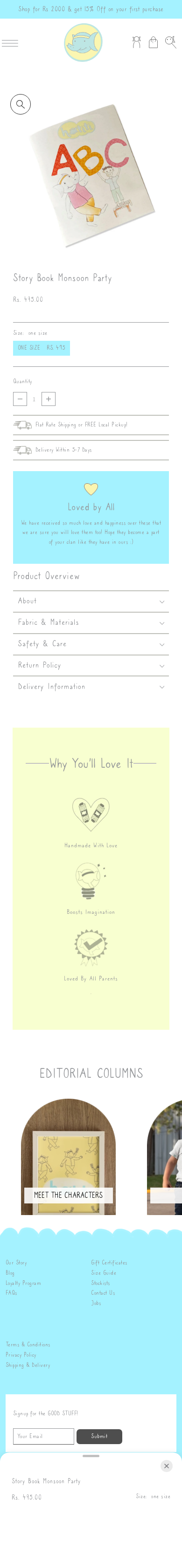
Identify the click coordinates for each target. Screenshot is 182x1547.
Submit (99, 1436)
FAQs (11, 1293)
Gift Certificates (109, 1262)
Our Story (16, 1262)
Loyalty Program (24, 1283)
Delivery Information (51, 686)
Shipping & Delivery (28, 1365)
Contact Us (103, 1293)
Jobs (96, 1303)
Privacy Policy (21, 1354)
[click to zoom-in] (20, 104)
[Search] (170, 42)
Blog (10, 1273)
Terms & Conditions (28, 1344)
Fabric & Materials (48, 622)
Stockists (100, 1283)
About (27, 600)
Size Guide (103, 1273)
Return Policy (40, 665)
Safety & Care (42, 643)
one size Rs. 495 (41, 347)
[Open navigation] (12, 43)
